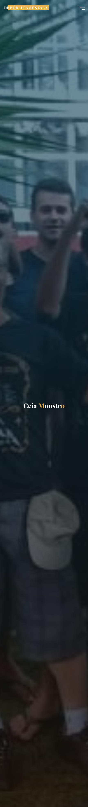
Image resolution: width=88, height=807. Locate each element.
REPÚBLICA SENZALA (26, 7)
